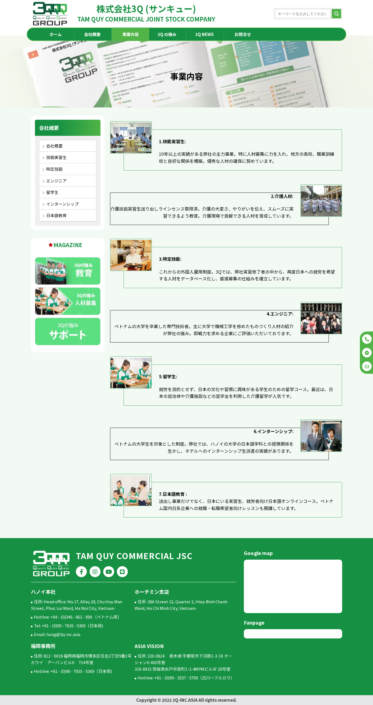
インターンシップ (62, 204)
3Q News (204, 34)
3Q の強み (167, 34)
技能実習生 (56, 157)
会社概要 (92, 34)
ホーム (55, 34)
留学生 (52, 192)
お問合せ (243, 34)
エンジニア (56, 181)
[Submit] (336, 13)
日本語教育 (56, 215)
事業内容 (130, 34)
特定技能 (54, 169)
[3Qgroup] (50, 13)
